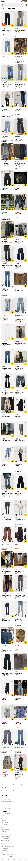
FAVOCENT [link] (4, 317)
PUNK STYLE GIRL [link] (18, 343)
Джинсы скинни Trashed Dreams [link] (19, 621)
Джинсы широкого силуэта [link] (20, 58)
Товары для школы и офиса (6, 834)
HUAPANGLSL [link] (18, 392)
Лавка (8, 859)
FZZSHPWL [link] (17, 241)
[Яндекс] (10, 856)
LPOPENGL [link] (17, 368)
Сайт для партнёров (5, 803)
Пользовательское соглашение (7, 846)
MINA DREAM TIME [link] (5, 392)
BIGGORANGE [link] (17, 571)
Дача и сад (3, 831)
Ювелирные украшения (6, 843)
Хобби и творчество (5, 829)
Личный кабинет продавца (6, 797)
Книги (2, 833)
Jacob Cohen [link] (4, 290)
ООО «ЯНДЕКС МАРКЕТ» (9, 854)
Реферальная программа (6, 808)
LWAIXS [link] (3, 163)
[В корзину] (12, 25)
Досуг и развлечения (5, 813)
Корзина (19, 859)
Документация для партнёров (7, 801)
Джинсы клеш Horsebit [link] (19, 318)
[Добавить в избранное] (12, 12)
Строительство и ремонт (6, 840)
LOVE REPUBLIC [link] (18, 30)
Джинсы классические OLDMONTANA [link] (6, 648)
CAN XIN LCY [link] (17, 213)
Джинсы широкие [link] (20, 31)
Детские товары (4, 842)
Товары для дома (4, 824)
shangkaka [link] (4, 440)
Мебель (2, 815)
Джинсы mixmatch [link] (7, 137)
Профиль (25, 859)
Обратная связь (4, 848)
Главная (3, 859)
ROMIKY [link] (16, 138)
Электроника (4, 820)
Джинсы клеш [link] (6, 30)
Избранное (14, 859)
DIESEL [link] (3, 519)
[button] (26, 5)
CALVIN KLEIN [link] (4, 368)
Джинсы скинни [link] (6, 291)
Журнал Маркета (4, 852)
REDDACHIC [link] (4, 416)
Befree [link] (16, 774)
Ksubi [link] (16, 620)
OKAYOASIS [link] (17, 290)
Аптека (2, 825)
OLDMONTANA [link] (5, 647)
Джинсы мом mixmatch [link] (19, 775)
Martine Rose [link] (18, 595)
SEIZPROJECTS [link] (5, 571)
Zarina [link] (3, 30)
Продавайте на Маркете (6, 799)
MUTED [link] (3, 110)
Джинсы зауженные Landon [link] (7, 674)
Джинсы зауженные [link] (7, 344)
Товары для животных (5, 838)
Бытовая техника (4, 817)
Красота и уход (4, 827)
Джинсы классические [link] (7, 494)
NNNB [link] (16, 189)
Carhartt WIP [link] (5, 673)
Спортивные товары (5, 836)
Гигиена (2, 818)
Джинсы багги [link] (19, 699)
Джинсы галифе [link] (20, 440)
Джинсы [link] (6, 57)
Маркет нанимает (4, 850)
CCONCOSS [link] (4, 189)
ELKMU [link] (16, 265)
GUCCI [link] (16, 317)
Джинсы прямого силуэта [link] (7, 111)
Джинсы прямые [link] (20, 110)
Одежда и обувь (4, 822)
